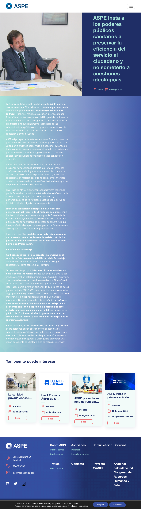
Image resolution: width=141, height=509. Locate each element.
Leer (17, 417)
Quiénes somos (57, 449)
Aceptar (100, 504)
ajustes (84, 506)
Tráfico (55, 463)
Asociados (78, 445)
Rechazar (117, 504)
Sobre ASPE (58, 445)
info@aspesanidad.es (23, 472)
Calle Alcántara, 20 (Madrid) (22, 458)
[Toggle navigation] (131, 6)
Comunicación (102, 445)
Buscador (75, 449)
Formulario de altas (80, 454)
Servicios (120, 445)
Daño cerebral (56, 468)
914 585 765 (19, 466)
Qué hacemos (56, 454)
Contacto (77, 463)
